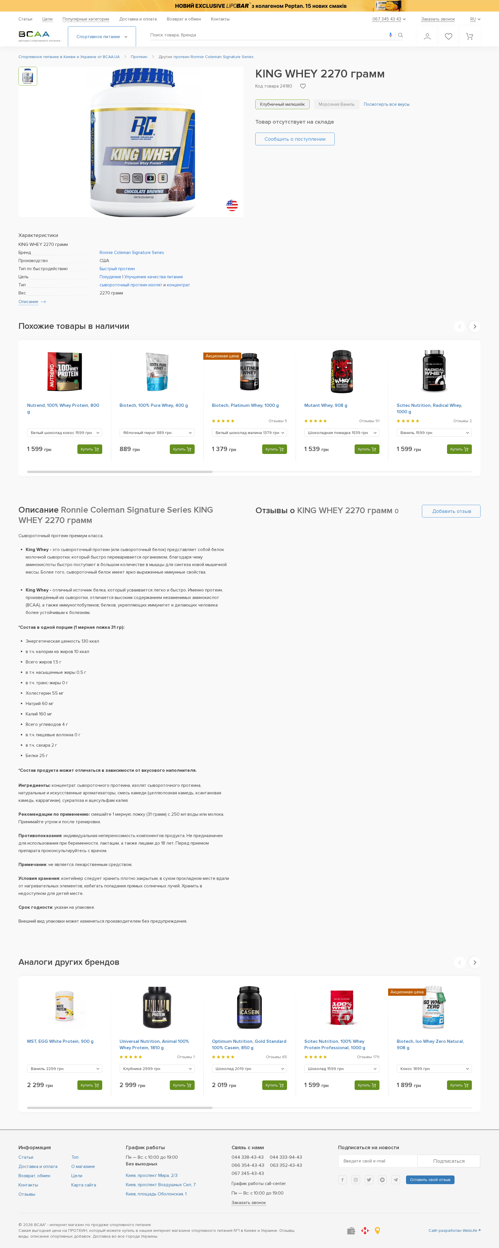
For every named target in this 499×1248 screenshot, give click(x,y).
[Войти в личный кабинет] (427, 36)
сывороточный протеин (123, 285)
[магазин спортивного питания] (38, 34)
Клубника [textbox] (141, 1068)
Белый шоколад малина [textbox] (247, 432)
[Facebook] (342, 1179)
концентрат (178, 285)
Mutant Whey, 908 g (325, 405)
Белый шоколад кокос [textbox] (61, 432)
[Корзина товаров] (469, 36)
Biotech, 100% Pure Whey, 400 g (154, 405)
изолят (155, 285)
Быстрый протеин (117, 268)
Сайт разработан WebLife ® (455, 1230)
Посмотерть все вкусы (386, 104)
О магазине (83, 1166)
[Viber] (382, 1179)
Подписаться (449, 1161)
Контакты (220, 19)
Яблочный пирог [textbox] (147, 432)
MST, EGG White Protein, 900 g (60, 1041)
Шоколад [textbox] (233, 1068)
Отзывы (26, 1194)
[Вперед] (475, 326)
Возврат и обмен (184, 19)
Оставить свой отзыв (430, 1179)
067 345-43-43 (248, 1173)
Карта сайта (83, 1185)
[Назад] (460, 326)
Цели (47, 19)
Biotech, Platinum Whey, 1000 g (245, 405)
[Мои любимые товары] (448, 36)
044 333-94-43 (286, 1157)
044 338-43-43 (248, 1157)
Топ (75, 1157)
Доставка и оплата (138, 19)
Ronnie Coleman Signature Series (132, 252)
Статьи (25, 19)
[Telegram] (395, 1179)
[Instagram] (355, 1179)
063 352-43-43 (286, 1165)
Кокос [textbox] (415, 1068)
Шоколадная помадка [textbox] (338, 432)
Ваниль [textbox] (416, 432)
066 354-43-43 (248, 1165)
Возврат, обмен (34, 1176)
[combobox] (64, 433)
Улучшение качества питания (153, 276)
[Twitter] (369, 1179)
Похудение (110, 276)
